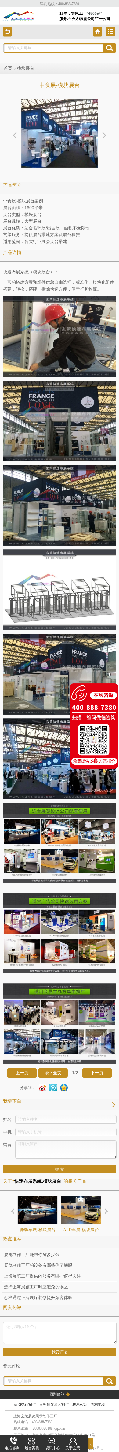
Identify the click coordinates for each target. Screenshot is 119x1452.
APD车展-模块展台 (81, 1230)
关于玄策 (72, 1448)
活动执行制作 (25, 1404)
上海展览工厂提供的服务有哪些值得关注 (42, 1276)
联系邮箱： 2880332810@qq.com (39, 1428)
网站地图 (98, 1404)
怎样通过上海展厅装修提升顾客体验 (38, 1297)
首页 (8, 68)
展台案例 (32, 1448)
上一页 (22, 1073)
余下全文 (53, 1073)
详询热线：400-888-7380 (59, 4)
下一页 (97, 1073)
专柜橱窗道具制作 (54, 1404)
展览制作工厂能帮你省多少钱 (32, 1254)
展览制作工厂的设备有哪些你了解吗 (38, 1265)
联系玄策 (79, 1404)
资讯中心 (52, 1448)
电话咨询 (12, 1448)
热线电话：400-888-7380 (32, 1422)
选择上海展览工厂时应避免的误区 (36, 1287)
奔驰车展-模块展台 (38, 1230)
